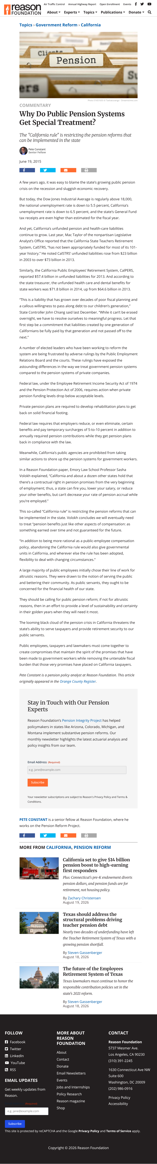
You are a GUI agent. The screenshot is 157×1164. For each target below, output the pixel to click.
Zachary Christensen (84, 898)
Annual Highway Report (82, 4)
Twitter (15, 1048)
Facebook (18, 1042)
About (52, 12)
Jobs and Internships (73, 1087)
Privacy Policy (119, 1097)
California (91, 25)
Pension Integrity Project (82, 720)
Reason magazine (71, 1101)
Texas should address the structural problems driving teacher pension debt (92, 920)
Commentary (35, 105)
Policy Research (69, 1094)
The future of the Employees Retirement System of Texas (93, 971)
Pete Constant (33, 819)
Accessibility (118, 1103)
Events (127, 4)
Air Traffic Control (54, 4)
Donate (135, 12)
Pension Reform (92, 847)
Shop (61, 1108)
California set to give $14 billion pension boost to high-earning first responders (96, 865)
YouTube (18, 1062)
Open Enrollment (110, 4)
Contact (63, 1059)
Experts (70, 12)
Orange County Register (78, 681)
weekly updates (24, 1089)
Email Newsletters (71, 1073)
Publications (111, 12)
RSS (13, 1069)
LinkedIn (17, 1055)
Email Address (44, 762)
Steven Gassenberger (85, 952)
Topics (88, 12)
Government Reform (56, 25)
